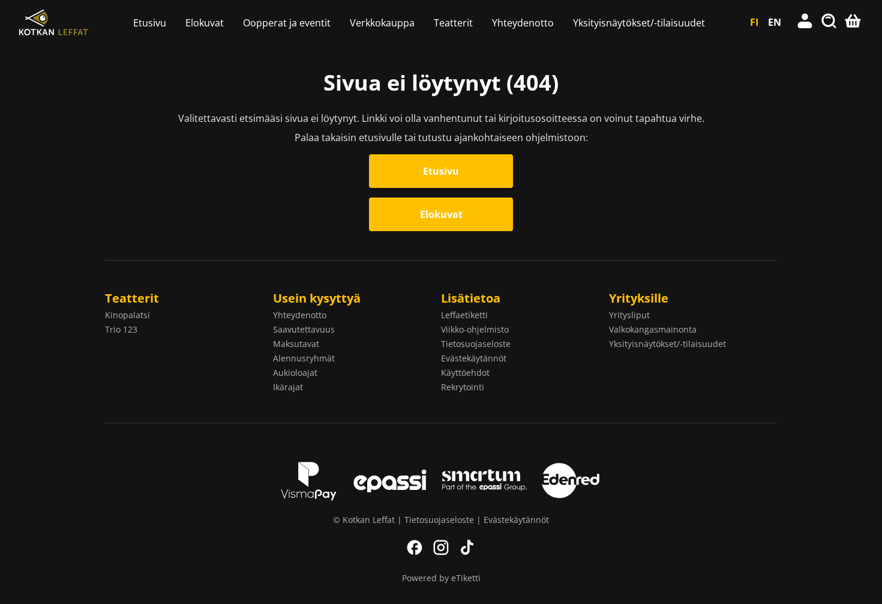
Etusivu (149, 22)
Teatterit (453, 22)
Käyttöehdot (465, 372)
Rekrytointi (462, 387)
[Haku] (829, 22)
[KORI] (853, 22)
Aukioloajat (295, 372)
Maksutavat (296, 343)
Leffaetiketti (464, 315)
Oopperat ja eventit (287, 22)
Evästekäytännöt (473, 358)
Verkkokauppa (382, 22)
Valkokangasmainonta (653, 329)
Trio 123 (121, 329)
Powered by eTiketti (441, 578)
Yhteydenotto (523, 22)
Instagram (441, 547)
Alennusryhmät (304, 358)
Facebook (414, 547)
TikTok (467, 547)
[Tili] (805, 22)
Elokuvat (204, 22)
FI (754, 22)
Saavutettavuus (304, 329)
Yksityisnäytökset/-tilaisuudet (639, 22)
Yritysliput (629, 315)
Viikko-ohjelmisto (475, 329)
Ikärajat (288, 387)
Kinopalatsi (127, 315)
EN (774, 22)
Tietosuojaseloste (476, 343)
